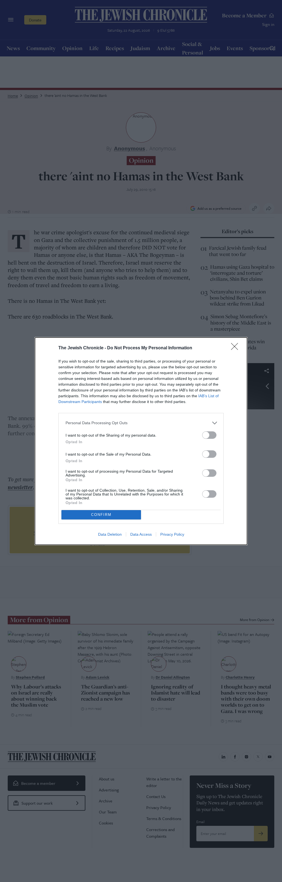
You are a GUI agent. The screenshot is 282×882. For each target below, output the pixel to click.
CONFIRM (101, 515)
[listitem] (141, 423)
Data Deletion (110, 534)
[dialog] (141, 441)
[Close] (236, 348)
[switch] (209, 435)
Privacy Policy (172, 534)
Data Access (141, 534)
